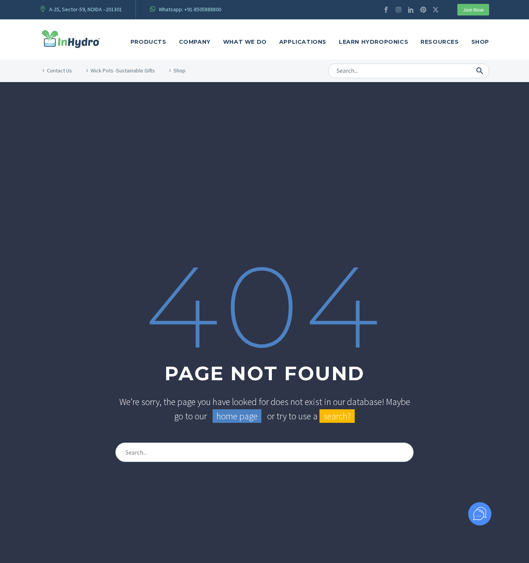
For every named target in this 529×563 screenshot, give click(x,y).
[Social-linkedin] (411, 9)
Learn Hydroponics (373, 41)
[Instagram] (398, 9)
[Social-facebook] (386, 9)
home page (237, 416)
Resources (440, 41)
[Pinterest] (423, 9)
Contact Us (59, 70)
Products (149, 41)
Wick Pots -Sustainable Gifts (123, 70)
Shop (480, 41)
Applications (302, 41)
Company (195, 41)
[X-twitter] (435, 9)
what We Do (245, 41)
